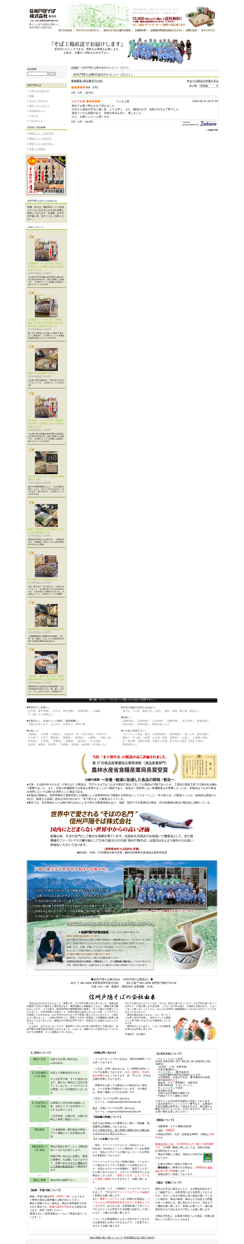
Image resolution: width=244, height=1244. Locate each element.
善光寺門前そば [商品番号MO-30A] (45, 629)
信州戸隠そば (34, 85)
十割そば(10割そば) (39, 91)
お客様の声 (140, 30)
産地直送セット (37, 110)
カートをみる (65, 30)
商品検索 (31, 69)
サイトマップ (208, 30)
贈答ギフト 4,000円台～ (41, 143)
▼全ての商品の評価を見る (203, 80)
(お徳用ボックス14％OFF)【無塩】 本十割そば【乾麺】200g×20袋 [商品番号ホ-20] (46, 423)
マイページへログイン (87, 30)
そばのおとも (36, 120)
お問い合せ (191, 30)
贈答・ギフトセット (39, 106)
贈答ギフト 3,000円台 (40, 138)
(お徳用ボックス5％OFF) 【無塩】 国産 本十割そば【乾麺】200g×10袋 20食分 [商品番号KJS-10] (45, 322)
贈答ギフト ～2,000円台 (41, 133)
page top (213, 130)
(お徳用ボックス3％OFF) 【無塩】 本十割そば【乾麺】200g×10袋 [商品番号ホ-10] (46, 266)
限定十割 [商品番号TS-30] (41, 373)
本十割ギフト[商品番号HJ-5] (42, 579)
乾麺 (31, 96)
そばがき (33, 115)
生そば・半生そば (38, 101)
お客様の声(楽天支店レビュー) (166, 30)
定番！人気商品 (37, 149)
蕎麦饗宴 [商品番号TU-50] (86, 80)
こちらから (56, 1062)
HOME (75, 67)
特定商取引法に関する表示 (139, 1237)
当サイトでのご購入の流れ (117, 30)
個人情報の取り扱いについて (106, 1237)
